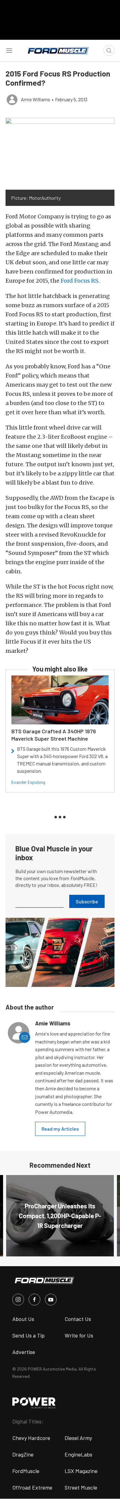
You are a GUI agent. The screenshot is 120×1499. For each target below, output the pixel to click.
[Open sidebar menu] (9, 50)
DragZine (23, 1454)
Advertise (23, 1351)
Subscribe (87, 901)
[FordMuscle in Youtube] (51, 1299)
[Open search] (108, 50)
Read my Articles (60, 1129)
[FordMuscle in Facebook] (34, 1299)
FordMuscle (25, 1470)
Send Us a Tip (28, 1335)
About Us (23, 1318)
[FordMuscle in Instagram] (18, 1299)
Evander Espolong (28, 782)
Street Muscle (81, 1487)
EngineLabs (78, 1454)
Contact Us (78, 1318)
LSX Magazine (81, 1470)
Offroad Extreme (32, 1487)
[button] (60, 154)
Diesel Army (78, 1437)
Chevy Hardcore (31, 1437)
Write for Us (79, 1335)
